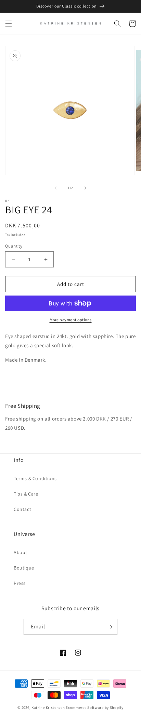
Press (20, 583)
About (20, 552)
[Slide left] (55, 188)
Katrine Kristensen (48, 707)
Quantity (13, 246)
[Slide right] (85, 188)
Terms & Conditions (35, 478)
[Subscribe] (109, 627)
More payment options (71, 319)
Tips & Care (26, 494)
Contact (22, 509)
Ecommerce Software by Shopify (94, 707)
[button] (8, 23)
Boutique (24, 568)
